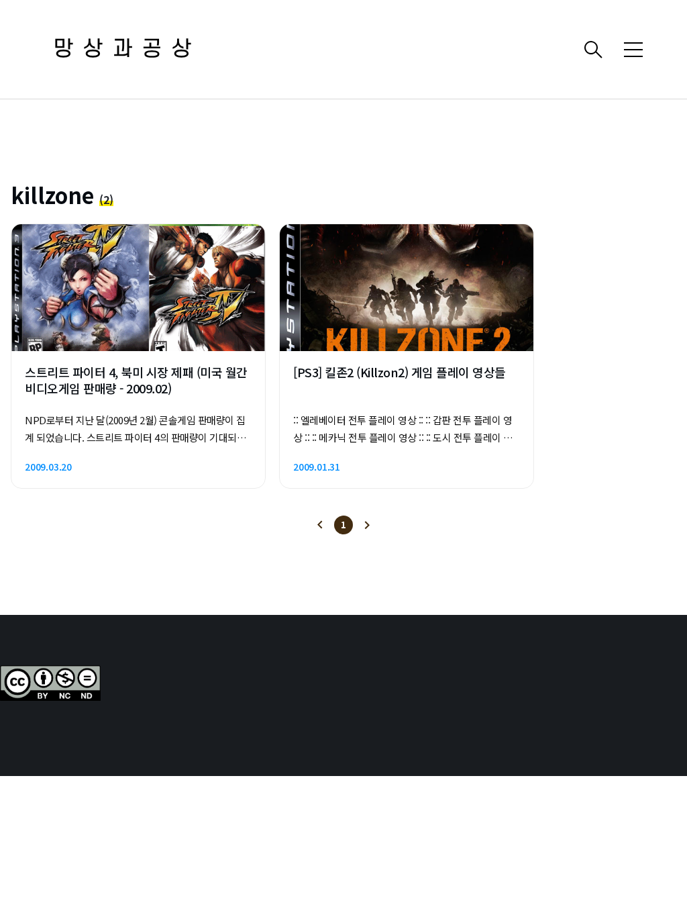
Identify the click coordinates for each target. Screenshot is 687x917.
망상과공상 (127, 49)
